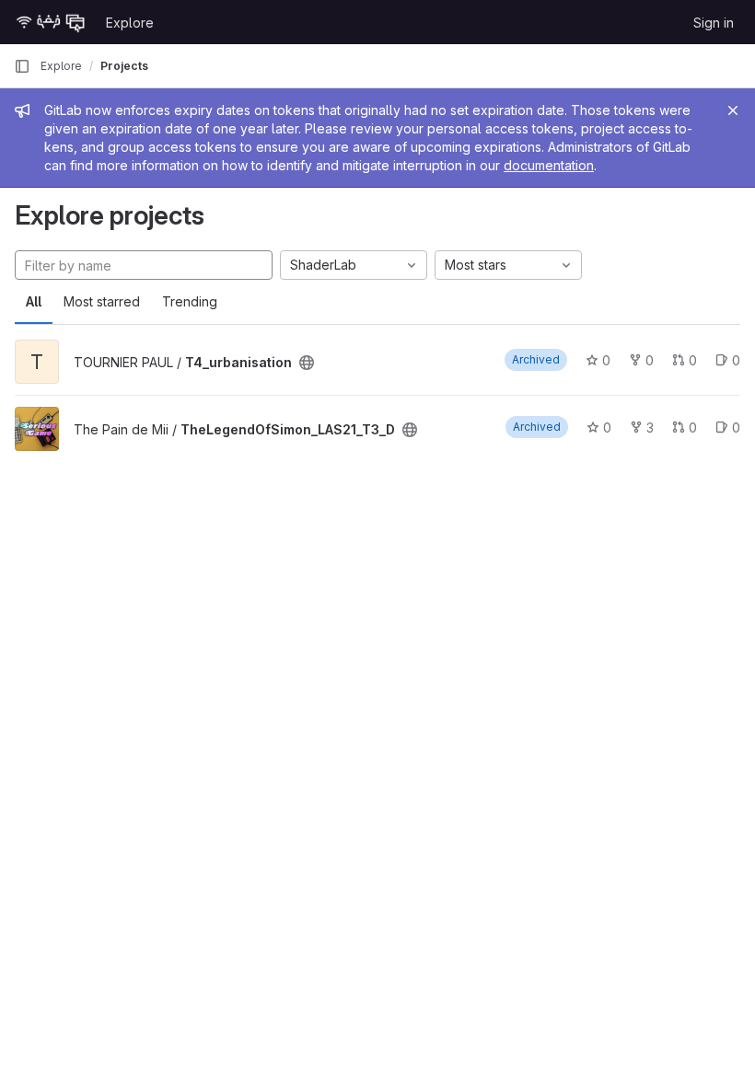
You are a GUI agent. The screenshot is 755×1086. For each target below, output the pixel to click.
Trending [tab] (189, 301)
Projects (124, 66)
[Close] (733, 110)
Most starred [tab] (102, 301)
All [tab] (33, 301)
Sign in (713, 22)
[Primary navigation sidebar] (22, 66)
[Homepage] (50, 22)
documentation (549, 165)
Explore (130, 22)
